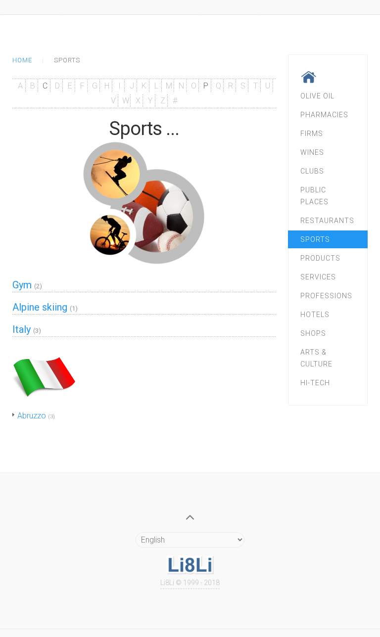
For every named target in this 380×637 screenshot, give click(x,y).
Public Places (314, 196)
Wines (312, 152)
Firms (311, 133)
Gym (22, 285)
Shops (313, 333)
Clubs (312, 171)
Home (22, 60)
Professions (326, 296)
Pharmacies (324, 115)
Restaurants (327, 221)
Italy (21, 329)
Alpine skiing (39, 307)
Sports (315, 239)
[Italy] (44, 373)
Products (320, 258)
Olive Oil (317, 96)
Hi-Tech (315, 383)
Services (318, 277)
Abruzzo (31, 415)
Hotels (315, 314)
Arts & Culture (316, 358)
